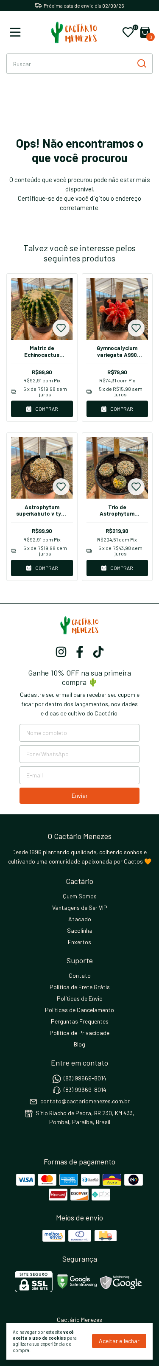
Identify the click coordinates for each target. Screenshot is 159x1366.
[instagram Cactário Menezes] (61, 651)
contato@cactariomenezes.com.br (85, 1101)
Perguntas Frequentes (80, 1021)
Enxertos (79, 941)
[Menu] (17, 32)
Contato (80, 975)
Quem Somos (80, 896)
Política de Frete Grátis (80, 986)
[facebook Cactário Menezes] (79, 651)
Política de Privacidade (79, 1032)
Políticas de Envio (80, 998)
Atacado (79, 919)
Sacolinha (79, 930)
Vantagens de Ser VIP (79, 907)
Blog (79, 1044)
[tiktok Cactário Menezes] (98, 651)
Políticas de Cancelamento (79, 1009)
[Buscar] (141, 63)
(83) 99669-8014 (85, 1078)
